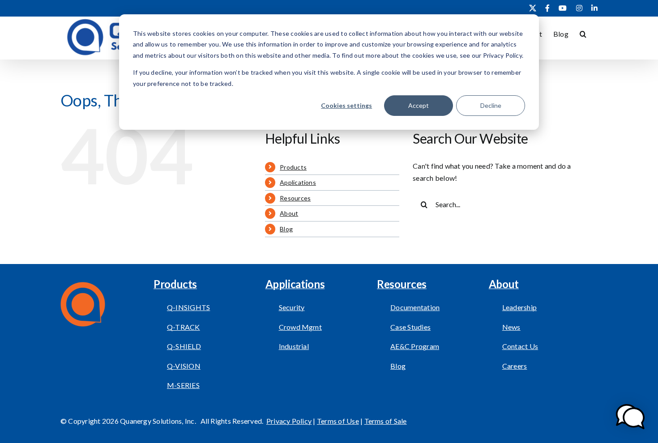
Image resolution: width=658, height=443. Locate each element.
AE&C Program (414, 346)
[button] (583, 33)
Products (293, 167)
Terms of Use (338, 421)
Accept (418, 105)
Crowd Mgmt (300, 327)
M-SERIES (183, 385)
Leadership (519, 307)
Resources (295, 198)
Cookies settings (346, 105)
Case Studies (410, 327)
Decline (490, 105)
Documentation (415, 307)
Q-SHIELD (184, 346)
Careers (514, 366)
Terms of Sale (385, 421)
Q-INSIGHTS (188, 307)
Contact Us (520, 346)
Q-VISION (184, 366)
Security (292, 307)
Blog (286, 229)
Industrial (294, 346)
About (289, 213)
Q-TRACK (183, 327)
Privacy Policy (289, 421)
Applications (298, 182)
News (511, 327)
